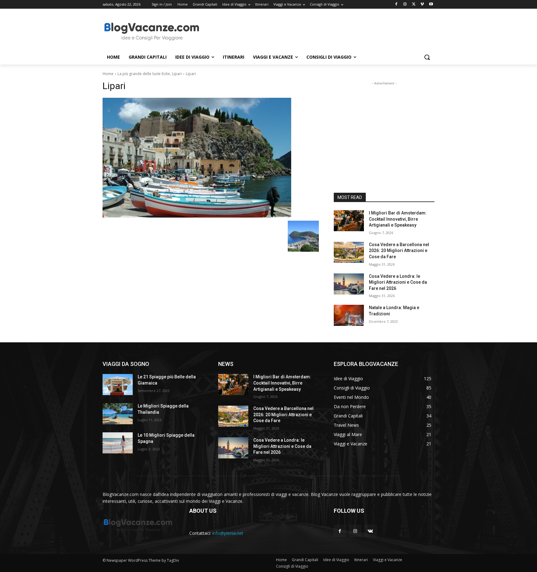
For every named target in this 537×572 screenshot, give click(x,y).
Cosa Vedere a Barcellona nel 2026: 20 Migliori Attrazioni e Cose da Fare (399, 250)
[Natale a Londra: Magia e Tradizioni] (349, 315)
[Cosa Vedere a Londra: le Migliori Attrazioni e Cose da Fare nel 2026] (349, 284)
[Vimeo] (422, 4)
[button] (427, 57)
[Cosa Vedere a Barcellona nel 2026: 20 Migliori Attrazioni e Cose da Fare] (349, 252)
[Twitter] (413, 4)
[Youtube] (430, 4)
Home (108, 73)
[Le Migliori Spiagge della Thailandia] (118, 413)
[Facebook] (396, 4)
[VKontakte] (370, 531)
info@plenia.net (227, 533)
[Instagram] (405, 4)
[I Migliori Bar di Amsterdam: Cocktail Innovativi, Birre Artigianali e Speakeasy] (349, 220)
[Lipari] (211, 158)
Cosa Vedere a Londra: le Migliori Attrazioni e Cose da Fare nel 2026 (398, 282)
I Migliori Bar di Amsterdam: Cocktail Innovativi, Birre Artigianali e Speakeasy (398, 218)
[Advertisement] (315, 31)
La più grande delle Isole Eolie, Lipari (149, 73)
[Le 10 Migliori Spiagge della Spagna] (118, 442)
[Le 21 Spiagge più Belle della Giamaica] (118, 384)
